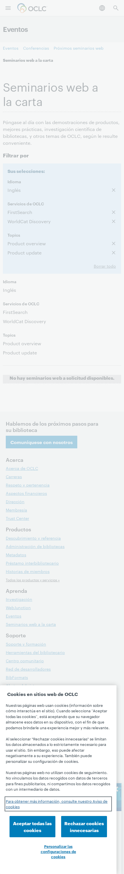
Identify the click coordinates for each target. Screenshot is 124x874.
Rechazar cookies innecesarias (84, 826)
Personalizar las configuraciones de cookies (58, 851)
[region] (58, 779)
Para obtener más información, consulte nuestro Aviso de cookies (57, 803)
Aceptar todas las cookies (32, 826)
